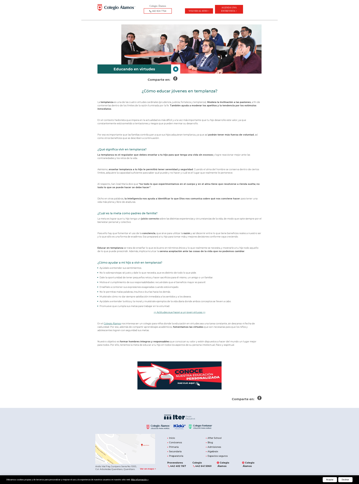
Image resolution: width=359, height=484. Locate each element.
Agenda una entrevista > (229, 9)
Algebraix (213, 451)
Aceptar (329, 479)
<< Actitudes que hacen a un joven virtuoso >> (179, 312)
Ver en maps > (148, 468)
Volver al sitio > (199, 11)
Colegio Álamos (112, 323)
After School (215, 438)
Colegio (201, 464)
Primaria (174, 447)
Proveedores (176, 464)
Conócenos (175, 442)
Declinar (345, 479)
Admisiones (214, 447)
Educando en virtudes (134, 69)
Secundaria (175, 451)
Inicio (172, 438)
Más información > (140, 479)
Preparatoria (176, 456)
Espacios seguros (218, 456)
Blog (210, 442)
